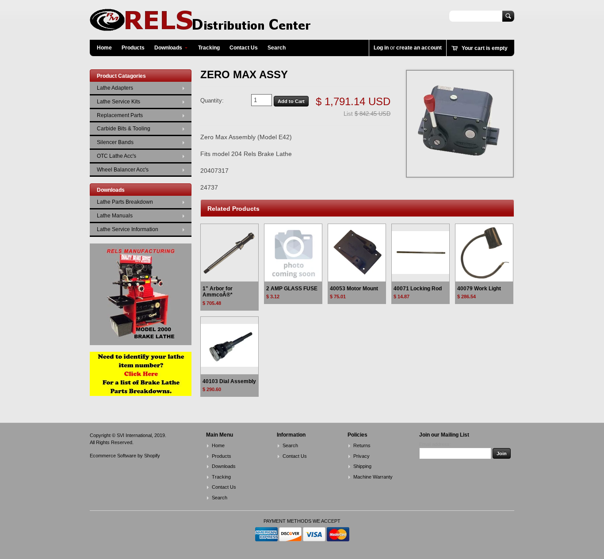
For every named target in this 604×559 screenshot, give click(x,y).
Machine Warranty (373, 476)
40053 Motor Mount (354, 288)
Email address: (435, 444)
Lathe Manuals (115, 216)
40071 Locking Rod (418, 288)
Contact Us (243, 48)
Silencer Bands (115, 142)
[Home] (200, 27)
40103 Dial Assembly (229, 381)
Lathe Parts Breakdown (125, 202)
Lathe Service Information (127, 229)
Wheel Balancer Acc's (123, 170)
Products (133, 48)
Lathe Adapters (115, 88)
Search (277, 48)
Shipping (362, 466)
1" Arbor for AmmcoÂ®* (218, 291)
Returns (362, 445)
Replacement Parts (120, 115)
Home (104, 48)
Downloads (168, 48)
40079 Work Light (479, 288)
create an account (419, 48)
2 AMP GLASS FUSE (291, 288)
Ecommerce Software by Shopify (125, 455)
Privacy (361, 456)
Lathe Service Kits (118, 102)
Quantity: (212, 100)
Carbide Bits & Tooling (123, 128)
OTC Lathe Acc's (116, 156)
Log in (381, 48)
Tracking (209, 48)
